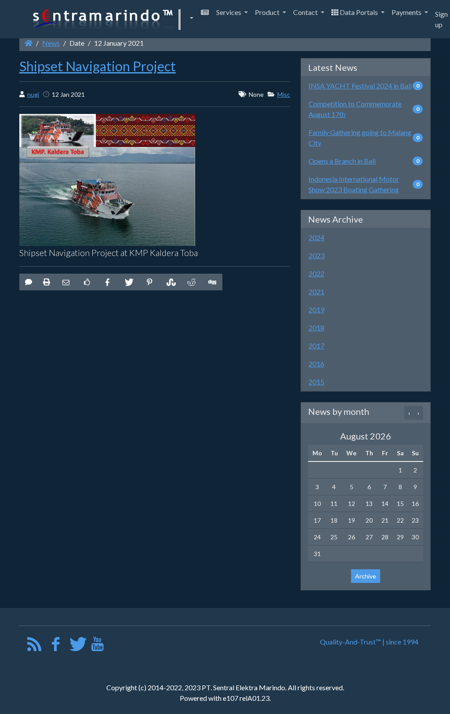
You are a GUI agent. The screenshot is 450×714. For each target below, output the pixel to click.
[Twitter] (77, 646)
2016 (316, 363)
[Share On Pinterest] (149, 282)
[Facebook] (55, 646)
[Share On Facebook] (107, 282)
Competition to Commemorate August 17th (355, 108)
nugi (33, 94)
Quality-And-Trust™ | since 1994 (369, 641)
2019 (316, 309)
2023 (316, 255)
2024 (316, 237)
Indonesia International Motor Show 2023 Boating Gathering (353, 184)
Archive (365, 576)
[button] (111, 19)
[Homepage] (29, 43)
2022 (316, 273)
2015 (316, 381)
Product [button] (268, 12)
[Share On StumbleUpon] (170, 282)
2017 (316, 345)
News (51, 43)
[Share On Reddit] (190, 282)
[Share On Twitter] (128, 282)
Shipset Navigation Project (97, 66)
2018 (316, 327)
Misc (283, 94)
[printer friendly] (46, 282)
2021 (316, 291)
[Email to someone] (65, 282)
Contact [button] (306, 12)
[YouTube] (97, 646)
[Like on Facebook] (86, 282)
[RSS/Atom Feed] (34, 646)
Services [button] (229, 12)
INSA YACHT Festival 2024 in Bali (360, 85)
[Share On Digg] (211, 282)
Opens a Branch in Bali (342, 161)
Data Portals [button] (358, 12)
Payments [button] (407, 12)
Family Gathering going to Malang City (359, 137)
